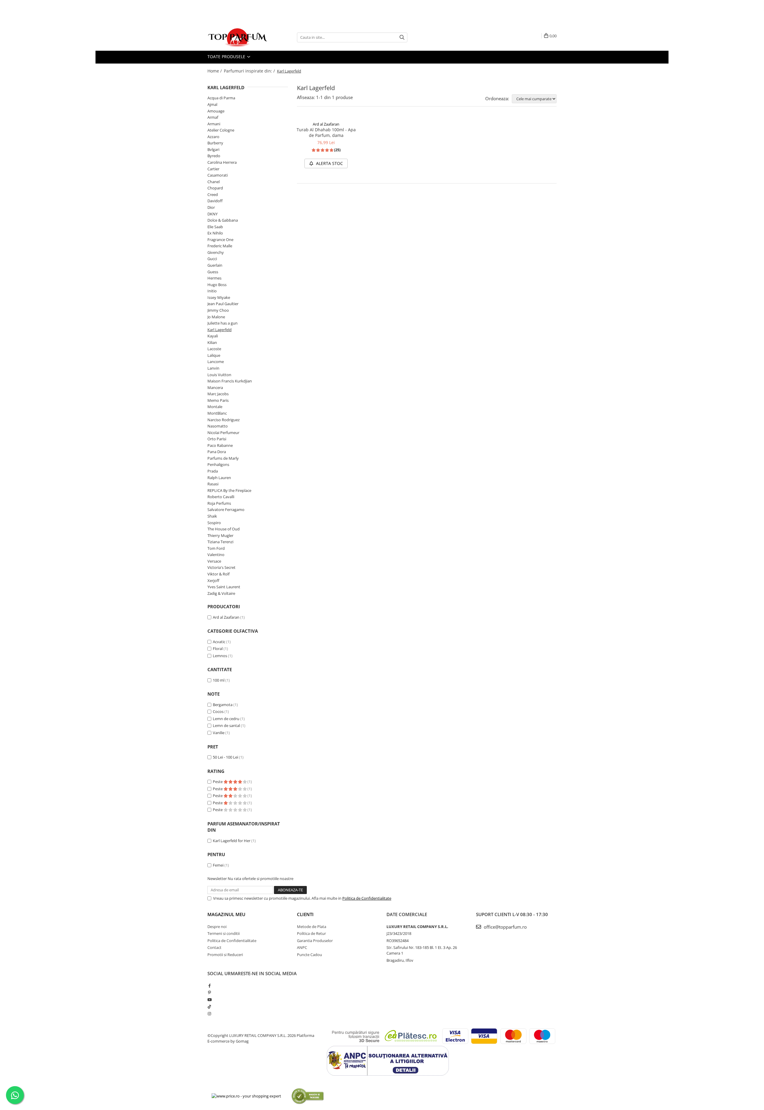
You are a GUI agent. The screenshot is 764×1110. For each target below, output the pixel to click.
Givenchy (215, 252)
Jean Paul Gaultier (222, 303)
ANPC (302, 947)
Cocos (218, 711)
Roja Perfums (219, 503)
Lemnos (220, 655)
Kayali (212, 336)
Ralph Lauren (219, 477)
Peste (218, 781)
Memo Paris (218, 400)
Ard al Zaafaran (226, 617)
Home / (215, 71)
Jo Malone (216, 316)
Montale (214, 406)
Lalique (213, 355)
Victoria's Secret (221, 567)
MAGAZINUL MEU (226, 914)
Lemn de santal (226, 725)
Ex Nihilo (215, 233)
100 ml (218, 680)
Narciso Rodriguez (223, 419)
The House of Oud (223, 529)
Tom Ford (216, 548)
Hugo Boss (217, 284)
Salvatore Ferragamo (225, 509)
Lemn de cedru (226, 718)
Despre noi (217, 926)
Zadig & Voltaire (221, 593)
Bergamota (222, 704)
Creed (212, 194)
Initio (212, 291)
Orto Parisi (216, 438)
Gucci (212, 258)
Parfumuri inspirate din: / (250, 71)
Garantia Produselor (315, 940)
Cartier (213, 169)
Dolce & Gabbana (222, 220)
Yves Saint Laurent (223, 586)
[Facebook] (209, 985)
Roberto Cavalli (220, 496)
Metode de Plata (311, 926)
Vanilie (218, 732)
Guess (212, 271)
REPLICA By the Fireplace (229, 490)
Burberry (215, 143)
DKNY (212, 214)
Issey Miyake (218, 297)
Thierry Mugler (220, 535)
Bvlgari (213, 149)
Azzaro (213, 136)
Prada (212, 471)
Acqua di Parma (221, 98)
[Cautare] (402, 37)
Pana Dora (216, 451)
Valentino (215, 554)
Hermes (214, 278)
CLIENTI (305, 914)
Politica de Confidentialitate (366, 898)
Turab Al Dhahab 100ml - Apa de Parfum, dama (326, 132)
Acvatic (219, 641)
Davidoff (215, 200)
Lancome (215, 361)
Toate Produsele (227, 56)
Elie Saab (215, 226)
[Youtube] (209, 999)
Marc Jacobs (218, 393)
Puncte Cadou (309, 954)
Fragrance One (220, 239)
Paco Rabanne (220, 445)
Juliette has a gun (222, 323)
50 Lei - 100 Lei (225, 757)
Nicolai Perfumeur (223, 432)
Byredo (213, 155)
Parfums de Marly (223, 458)
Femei (218, 865)
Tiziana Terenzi (220, 541)
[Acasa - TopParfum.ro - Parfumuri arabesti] (237, 37)
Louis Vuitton (219, 374)
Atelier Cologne (220, 130)
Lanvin (213, 368)
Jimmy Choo (218, 310)
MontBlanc (217, 413)
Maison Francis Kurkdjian (229, 381)
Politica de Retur (311, 933)
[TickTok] (209, 1006)
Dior (211, 207)
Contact (214, 947)
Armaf (212, 117)
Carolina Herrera (222, 162)
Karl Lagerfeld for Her (231, 840)
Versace (214, 561)
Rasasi (212, 484)
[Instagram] (209, 1013)
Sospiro (214, 522)
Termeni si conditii (223, 933)
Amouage (215, 111)
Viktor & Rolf (218, 574)
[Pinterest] (209, 992)
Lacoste (214, 348)
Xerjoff (213, 580)
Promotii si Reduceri (225, 954)
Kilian (212, 342)
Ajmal (212, 104)
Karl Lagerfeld (219, 329)
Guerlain (214, 265)
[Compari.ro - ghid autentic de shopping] (307, 1096)
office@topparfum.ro (505, 927)
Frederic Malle (219, 245)
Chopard (215, 188)
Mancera (215, 387)
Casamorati (217, 175)
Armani (213, 123)
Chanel (213, 181)
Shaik (212, 516)
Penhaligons (218, 464)
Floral (218, 648)
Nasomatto (217, 426)
